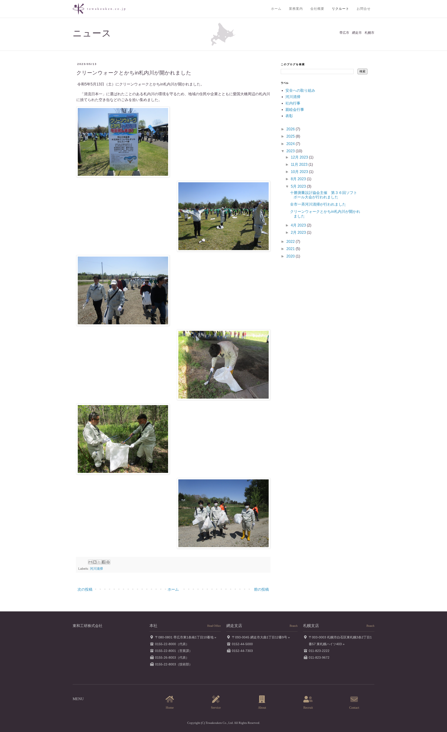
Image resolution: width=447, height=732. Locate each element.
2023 (291, 151)
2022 (291, 242)
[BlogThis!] (94, 562)
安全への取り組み (300, 90)
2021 (291, 249)
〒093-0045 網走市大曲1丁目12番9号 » (261, 637)
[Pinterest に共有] (108, 562)
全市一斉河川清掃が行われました (318, 204)
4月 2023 (299, 225)
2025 (291, 136)
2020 (291, 256)
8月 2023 (299, 179)
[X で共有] (99, 562)
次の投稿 (85, 589)
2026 (291, 129)
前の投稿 (261, 589)
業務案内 (296, 8)
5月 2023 (299, 186)
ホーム (276, 8)
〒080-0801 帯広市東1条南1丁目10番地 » (185, 637)
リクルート (340, 8)
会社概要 (317, 8)
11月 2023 (299, 164)
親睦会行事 (294, 110)
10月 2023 (300, 172)
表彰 (289, 116)
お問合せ (364, 8)
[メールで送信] (90, 562)
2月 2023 (299, 232)
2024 (291, 144)
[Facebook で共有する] (103, 562)
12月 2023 (300, 157)
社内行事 (292, 103)
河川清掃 (96, 568)
